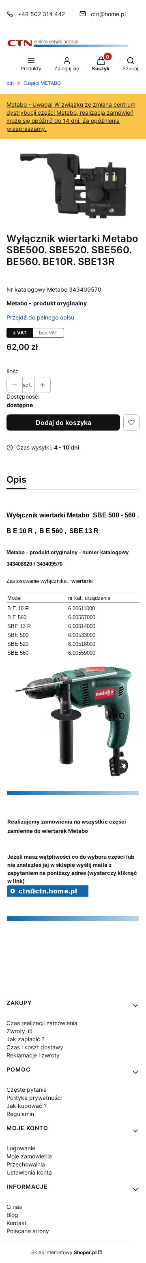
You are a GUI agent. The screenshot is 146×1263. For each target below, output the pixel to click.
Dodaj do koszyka (63, 422)
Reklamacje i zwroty (33, 1055)
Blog (12, 1214)
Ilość (12, 371)
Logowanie (20, 1148)
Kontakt (16, 1222)
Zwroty (16, 1031)
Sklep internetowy (64, 1252)
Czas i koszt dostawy (34, 1047)
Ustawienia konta (29, 1172)
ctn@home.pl (108, 14)
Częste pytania (26, 1089)
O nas (14, 1206)
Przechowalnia (25, 1164)
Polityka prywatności (34, 1097)
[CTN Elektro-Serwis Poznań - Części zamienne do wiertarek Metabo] (47, 894)
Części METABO (42, 83)
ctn (10, 83)
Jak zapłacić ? (25, 1039)
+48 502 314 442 (41, 14)
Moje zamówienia (29, 1156)
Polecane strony (27, 1230)
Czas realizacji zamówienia (41, 1022)
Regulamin (20, 1113)
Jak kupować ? (26, 1105)
